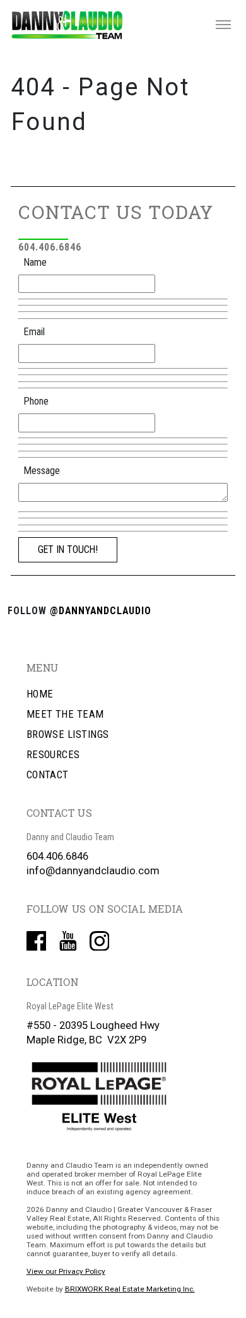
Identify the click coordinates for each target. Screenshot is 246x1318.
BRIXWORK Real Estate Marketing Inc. (130, 1289)
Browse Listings (67, 734)
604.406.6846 (49, 247)
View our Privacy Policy (65, 1271)
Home (40, 694)
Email (34, 332)
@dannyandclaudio (100, 611)
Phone (36, 401)
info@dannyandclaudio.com (93, 871)
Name (35, 262)
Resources (53, 755)
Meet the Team (65, 714)
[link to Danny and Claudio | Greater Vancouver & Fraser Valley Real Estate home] (67, 25)
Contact (47, 775)
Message (41, 471)
